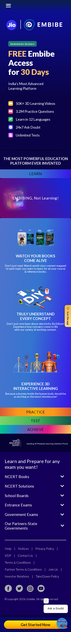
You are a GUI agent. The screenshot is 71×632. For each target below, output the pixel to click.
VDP (10, 555)
